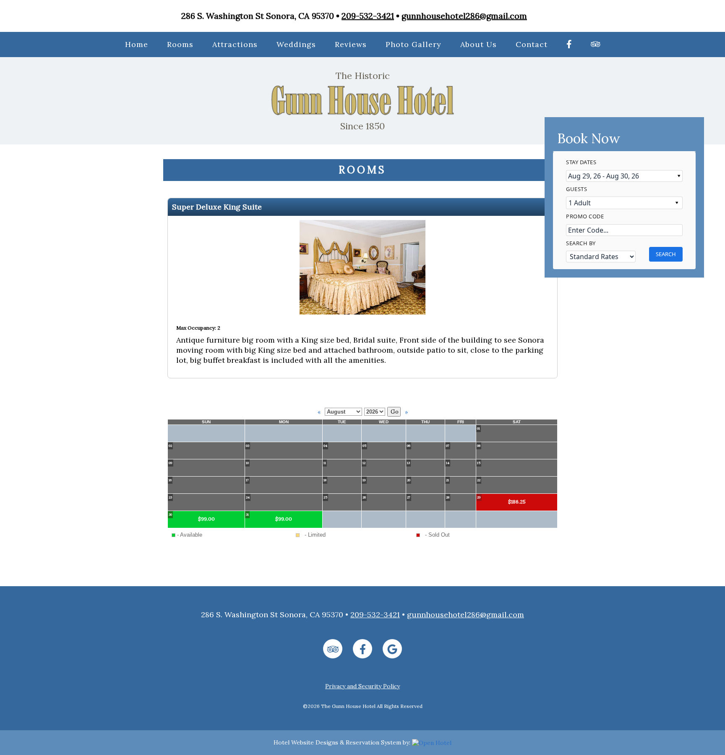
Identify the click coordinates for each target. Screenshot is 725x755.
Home (136, 44)
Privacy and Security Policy (362, 686)
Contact (532, 44)
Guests (576, 188)
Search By (581, 242)
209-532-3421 (368, 15)
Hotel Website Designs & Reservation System (337, 742)
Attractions (235, 44)
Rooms (180, 44)
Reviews (351, 44)
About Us (478, 44)
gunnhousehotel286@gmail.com (464, 15)
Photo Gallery (413, 44)
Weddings (296, 44)
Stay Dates (581, 162)
